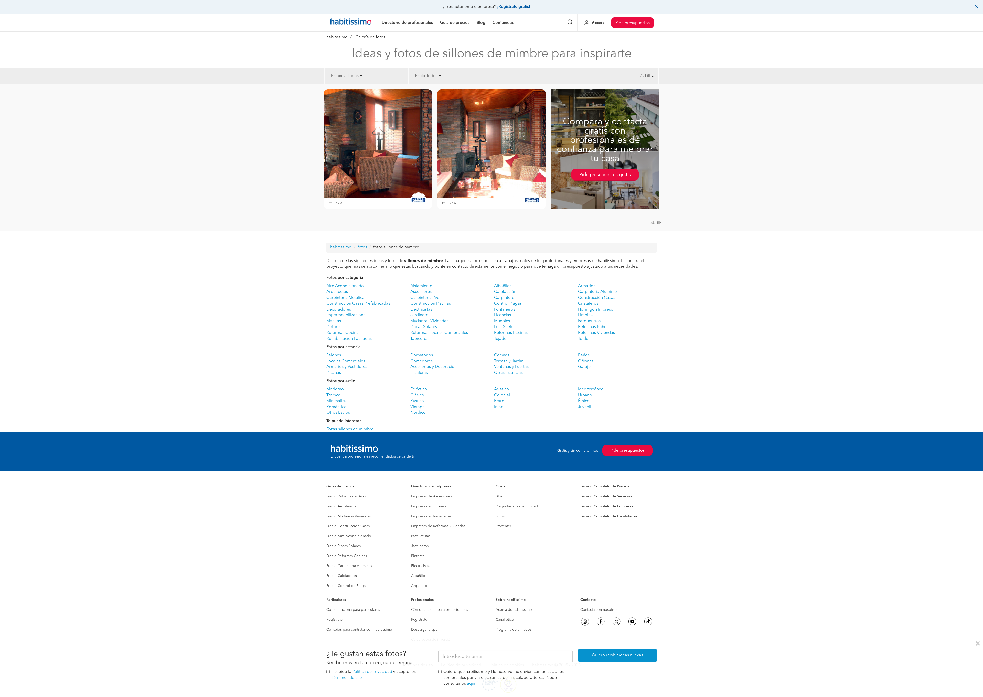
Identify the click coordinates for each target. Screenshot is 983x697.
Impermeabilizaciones (346, 315)
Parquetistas (589, 321)
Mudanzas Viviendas (429, 321)
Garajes (585, 367)
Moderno (335, 389)
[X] (616, 621)
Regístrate (334, 620)
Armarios (586, 286)
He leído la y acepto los (374, 675)
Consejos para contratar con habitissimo (359, 629)
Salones (333, 355)
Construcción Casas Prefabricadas (358, 304)
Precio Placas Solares (343, 546)
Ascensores (421, 292)
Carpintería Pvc (424, 298)
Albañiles (502, 286)
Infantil (500, 407)
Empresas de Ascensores (431, 496)
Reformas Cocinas (343, 333)
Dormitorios (421, 355)
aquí (471, 684)
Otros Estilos (338, 413)
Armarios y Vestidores (346, 367)
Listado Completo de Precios (604, 486)
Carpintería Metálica (345, 298)
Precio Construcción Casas (348, 526)
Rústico (417, 401)
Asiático (501, 389)
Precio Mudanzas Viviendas (348, 516)
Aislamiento (421, 286)
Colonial (502, 395)
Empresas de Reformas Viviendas (438, 526)
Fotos (500, 516)
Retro (499, 401)
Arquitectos (337, 292)
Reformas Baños (593, 327)
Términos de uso (347, 678)
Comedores (421, 361)
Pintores (333, 327)
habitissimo (337, 37)
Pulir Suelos (504, 327)
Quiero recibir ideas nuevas (617, 655)
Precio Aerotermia (341, 506)
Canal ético (505, 620)
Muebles (502, 321)
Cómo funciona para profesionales (439, 610)
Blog (500, 496)
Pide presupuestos (632, 23)
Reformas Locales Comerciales (439, 333)
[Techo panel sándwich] (378, 143)
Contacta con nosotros (598, 610)
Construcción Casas (596, 298)
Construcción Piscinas (430, 304)
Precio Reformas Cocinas (346, 556)
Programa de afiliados (513, 629)
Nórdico (418, 413)
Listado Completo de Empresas (606, 506)
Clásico (417, 395)
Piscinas (333, 373)
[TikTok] (648, 621)
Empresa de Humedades (431, 516)
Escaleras (419, 373)
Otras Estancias (508, 373)
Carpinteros (505, 298)
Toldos (584, 339)
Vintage (417, 407)
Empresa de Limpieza (428, 506)
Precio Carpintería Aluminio (349, 566)
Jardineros (420, 315)
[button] (331, 203)
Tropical (333, 395)
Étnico (584, 401)
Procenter (503, 526)
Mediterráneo (591, 389)
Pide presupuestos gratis (605, 174)
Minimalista (337, 401)
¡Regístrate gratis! (513, 7)
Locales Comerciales (345, 361)
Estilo (420, 76)
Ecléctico (418, 389)
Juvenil (584, 407)
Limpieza (586, 315)
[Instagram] (585, 621)
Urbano (585, 395)
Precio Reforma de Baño (346, 496)
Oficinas (585, 361)
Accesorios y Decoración (433, 367)
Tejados (501, 339)
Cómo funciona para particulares (353, 610)
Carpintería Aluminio (597, 292)
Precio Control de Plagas (346, 586)
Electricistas (421, 310)
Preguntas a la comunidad (517, 506)
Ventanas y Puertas (511, 367)
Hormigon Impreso (595, 310)
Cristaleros (588, 304)
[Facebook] (600, 621)
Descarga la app (424, 629)
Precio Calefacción (341, 576)
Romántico (336, 407)
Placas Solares (423, 327)
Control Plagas (508, 304)
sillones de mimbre (349, 429)
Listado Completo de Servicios (606, 496)
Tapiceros (419, 339)
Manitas (333, 321)
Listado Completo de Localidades (608, 516)
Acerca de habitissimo (514, 610)
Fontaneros (504, 310)
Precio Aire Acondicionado (348, 536)
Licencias (502, 315)
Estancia (339, 76)
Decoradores (338, 310)
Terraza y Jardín (508, 361)
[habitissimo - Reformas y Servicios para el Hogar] (351, 22)
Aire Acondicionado (345, 286)
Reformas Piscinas (511, 333)
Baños (584, 355)
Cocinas (501, 355)
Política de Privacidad (372, 672)
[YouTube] (632, 621)
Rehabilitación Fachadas (349, 339)
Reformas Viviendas (596, 333)
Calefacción (505, 292)
